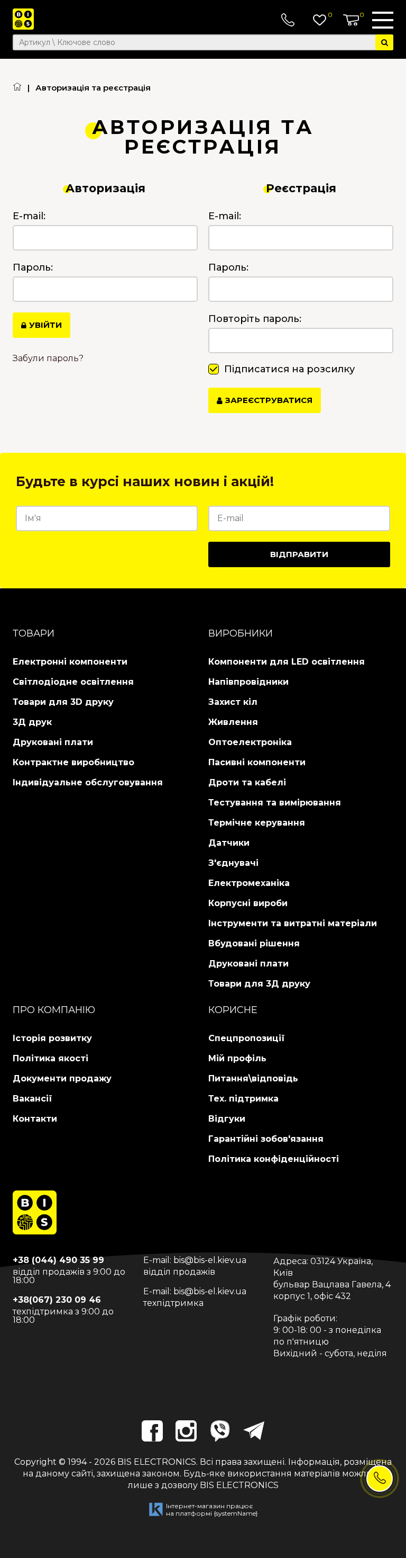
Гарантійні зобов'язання (266, 1139)
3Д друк (32, 722)
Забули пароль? (48, 358)
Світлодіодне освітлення (73, 682)
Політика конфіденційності (273, 1159)
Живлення (233, 722)
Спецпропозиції (246, 1038)
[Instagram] (186, 1430)
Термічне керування (256, 823)
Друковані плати (53, 742)
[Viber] (219, 1430)
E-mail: (29, 216)
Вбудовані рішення (254, 943)
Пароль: (33, 267)
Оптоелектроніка (250, 742)
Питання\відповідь (253, 1078)
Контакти (35, 1119)
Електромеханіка (249, 883)
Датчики (229, 843)
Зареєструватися (268, 400)
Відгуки (226, 1119)
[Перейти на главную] (17, 88)
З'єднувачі (233, 863)
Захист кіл (232, 702)
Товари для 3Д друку (259, 984)
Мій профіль (237, 1058)
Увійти (45, 325)
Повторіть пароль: (254, 319)
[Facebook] (152, 1430)
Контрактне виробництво (73, 762)
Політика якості (50, 1058)
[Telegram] (253, 1430)
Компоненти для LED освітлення (286, 662)
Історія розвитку (52, 1038)
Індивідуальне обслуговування (88, 782)
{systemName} (236, 1513)
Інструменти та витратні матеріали (292, 923)
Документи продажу (62, 1078)
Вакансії (32, 1099)
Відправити (299, 554)
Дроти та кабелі (247, 782)
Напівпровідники (248, 682)
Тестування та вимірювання (274, 803)
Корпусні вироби (248, 903)
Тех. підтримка (243, 1099)
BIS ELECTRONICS (156, 1462)
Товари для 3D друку (63, 702)
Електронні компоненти (70, 662)
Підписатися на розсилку (289, 369)
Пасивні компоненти (257, 762)
